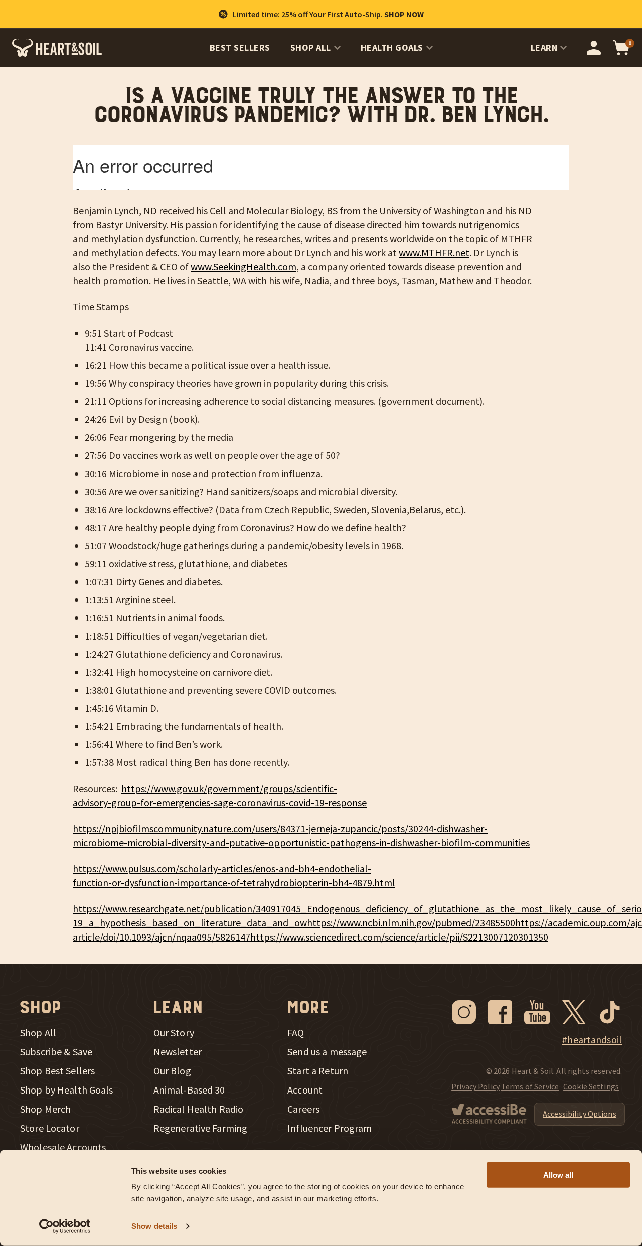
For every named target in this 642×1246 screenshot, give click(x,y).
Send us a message (327, 1051)
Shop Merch (45, 1109)
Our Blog (172, 1070)
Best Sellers (240, 47)
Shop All (310, 47)
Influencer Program (329, 1128)
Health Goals (392, 47)
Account (305, 1090)
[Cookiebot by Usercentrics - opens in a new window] (65, 1226)
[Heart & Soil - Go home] (57, 48)
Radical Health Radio (198, 1109)
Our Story (173, 1032)
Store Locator (49, 1128)
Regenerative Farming (200, 1128)
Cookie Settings (591, 1086)
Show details (154, 1226)
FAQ (295, 1032)
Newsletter (177, 1051)
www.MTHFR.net (434, 252)
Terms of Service (530, 1086)
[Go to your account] (594, 48)
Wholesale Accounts (63, 1147)
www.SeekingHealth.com (243, 266)
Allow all (558, 1175)
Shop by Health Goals (66, 1090)
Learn (544, 47)
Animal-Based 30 (189, 1090)
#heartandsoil (592, 1039)
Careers (303, 1109)
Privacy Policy (475, 1086)
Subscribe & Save (56, 1051)
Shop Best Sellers (57, 1070)
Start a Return (317, 1070)
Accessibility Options (579, 1114)
